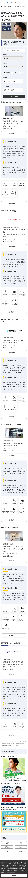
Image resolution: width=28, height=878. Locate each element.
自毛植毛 (20, 851)
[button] (25, 427)
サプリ (7, 851)
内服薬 (7, 843)
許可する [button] (14, 875)
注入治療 (7, 847)
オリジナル (21, 847)
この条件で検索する (14, 96)
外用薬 (20, 843)
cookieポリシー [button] (11, 872)
